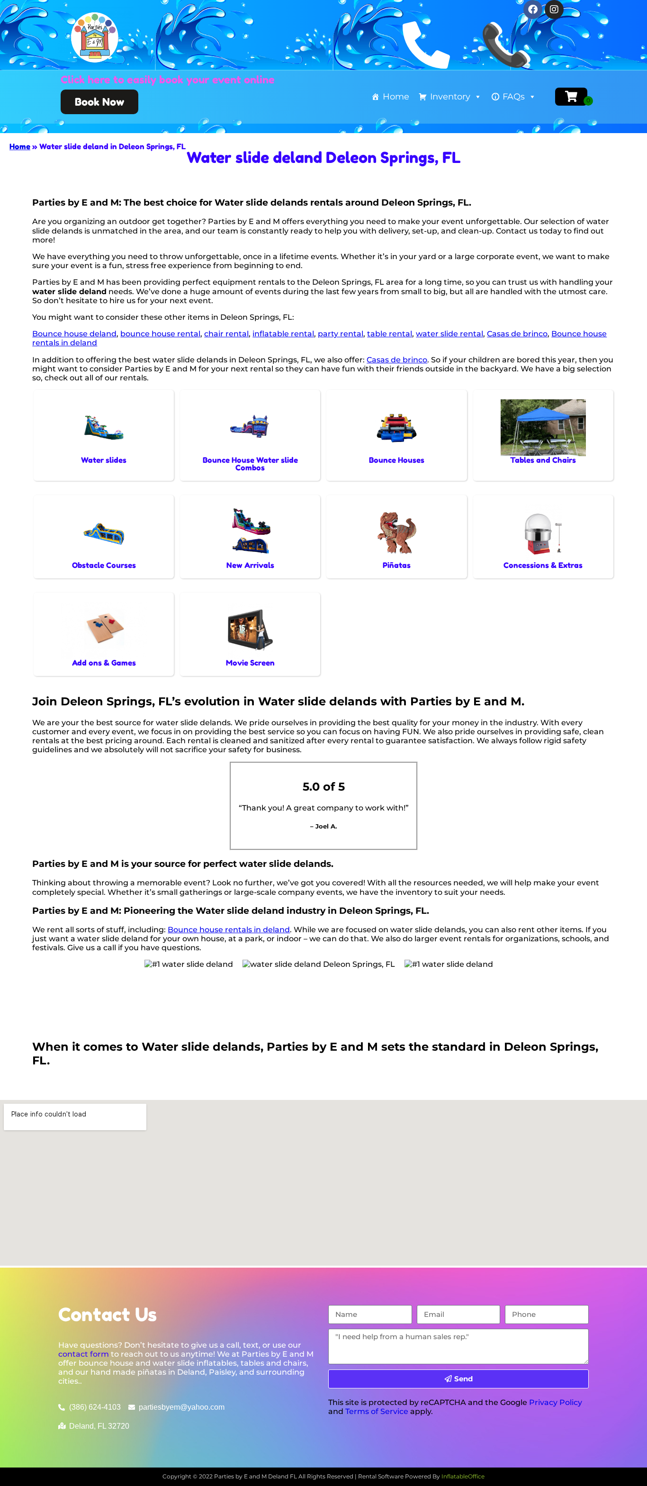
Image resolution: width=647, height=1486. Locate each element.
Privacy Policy (555, 1402)
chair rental (226, 333)
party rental (340, 333)
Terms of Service (376, 1411)
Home (396, 96)
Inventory (450, 96)
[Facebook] (532, 9)
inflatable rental (283, 333)
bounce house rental (160, 333)
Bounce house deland (74, 333)
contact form (83, 1354)
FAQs (514, 96)
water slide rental (449, 333)
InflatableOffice (463, 1476)
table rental (389, 333)
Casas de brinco (517, 333)
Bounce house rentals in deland (229, 929)
